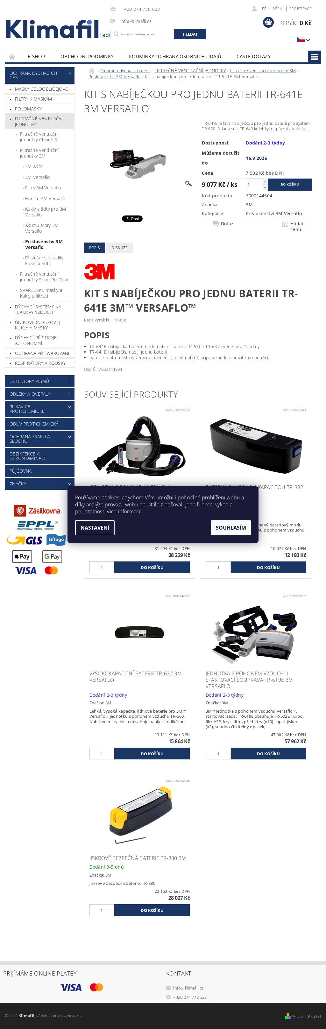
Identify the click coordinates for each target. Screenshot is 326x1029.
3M (249, 204)
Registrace (300, 8)
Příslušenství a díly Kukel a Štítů (44, 260)
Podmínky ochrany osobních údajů (175, 56)
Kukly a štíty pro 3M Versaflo (45, 212)
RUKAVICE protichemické (27, 409)
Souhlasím (231, 527)
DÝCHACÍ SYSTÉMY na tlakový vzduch (38, 309)
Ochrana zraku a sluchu (30, 438)
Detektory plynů (29, 381)
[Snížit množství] (265, 187)
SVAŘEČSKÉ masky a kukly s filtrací (41, 293)
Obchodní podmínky (86, 56)
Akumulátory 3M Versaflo (42, 228)
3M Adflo (34, 166)
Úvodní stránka (12, 56)
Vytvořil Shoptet (306, 1016)
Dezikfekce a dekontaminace (28, 456)
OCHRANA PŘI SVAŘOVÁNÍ (42, 353)
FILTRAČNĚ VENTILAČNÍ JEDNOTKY (39, 121)
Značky (18, 484)
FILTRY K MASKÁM (33, 99)
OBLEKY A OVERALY (30, 394)
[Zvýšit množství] (265, 182)
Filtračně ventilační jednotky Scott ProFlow (44, 277)
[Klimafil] (53, 29)
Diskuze (119, 247)
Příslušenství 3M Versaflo (44, 244)
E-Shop (36, 56)
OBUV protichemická (34, 424)
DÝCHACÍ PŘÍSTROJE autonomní (36, 340)
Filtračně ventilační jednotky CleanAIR (39, 137)
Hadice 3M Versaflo (45, 198)
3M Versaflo (37, 177)
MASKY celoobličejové (41, 89)
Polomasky (28, 109)
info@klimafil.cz (188, 988)
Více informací (123, 511)
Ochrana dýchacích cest (33, 75)
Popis (94, 247)
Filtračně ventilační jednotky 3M (39, 153)
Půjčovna (21, 471)
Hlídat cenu (297, 226)
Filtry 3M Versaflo (43, 188)
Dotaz (227, 224)
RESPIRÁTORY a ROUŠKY (40, 363)
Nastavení (95, 527)
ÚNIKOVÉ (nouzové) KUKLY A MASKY (37, 325)
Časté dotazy (254, 56)
